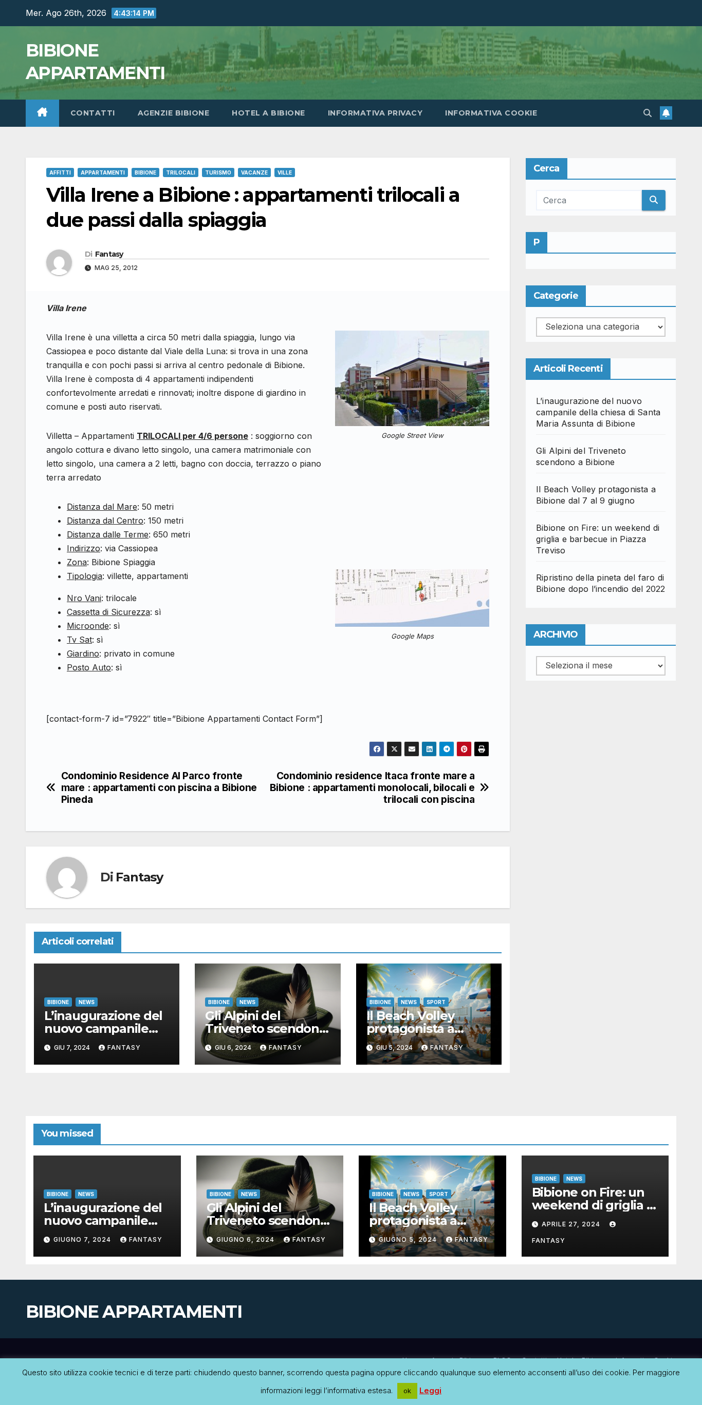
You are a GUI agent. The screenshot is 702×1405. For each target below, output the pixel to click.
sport (436, 1002)
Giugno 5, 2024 (409, 1239)
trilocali (180, 172)
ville (285, 172)
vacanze (254, 172)
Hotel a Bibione (268, 113)
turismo (218, 172)
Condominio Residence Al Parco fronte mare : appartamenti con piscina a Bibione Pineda (159, 787)
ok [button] (407, 1391)
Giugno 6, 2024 (246, 1239)
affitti (60, 172)
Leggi (430, 1390)
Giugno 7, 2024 (83, 1239)
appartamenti (103, 172)
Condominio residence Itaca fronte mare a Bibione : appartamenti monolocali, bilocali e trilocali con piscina (372, 787)
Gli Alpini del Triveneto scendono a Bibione (265, 1028)
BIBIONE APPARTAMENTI (134, 1311)
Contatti (92, 113)
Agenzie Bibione (174, 113)
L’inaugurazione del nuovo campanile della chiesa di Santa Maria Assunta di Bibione (598, 412)
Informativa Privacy (375, 113)
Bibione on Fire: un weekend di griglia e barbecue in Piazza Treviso (597, 539)
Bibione (145, 172)
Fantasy (109, 254)
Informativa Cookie (491, 113)
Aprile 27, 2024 (572, 1224)
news (87, 1002)
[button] (647, 113)
